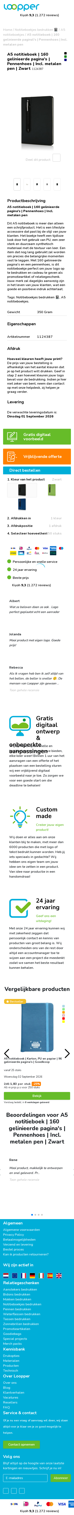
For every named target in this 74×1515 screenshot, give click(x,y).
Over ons (10, 1383)
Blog (6, 1387)
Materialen (11, 1361)
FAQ (6, 1407)
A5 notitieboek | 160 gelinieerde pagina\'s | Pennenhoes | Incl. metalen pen (35, 39)
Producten (11, 1365)
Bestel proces (13, 1249)
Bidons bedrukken (16, 1294)
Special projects (15, 1339)
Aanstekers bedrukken (20, 1289)
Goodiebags (12, 1334)
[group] (37, 122)
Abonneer (61, 1478)
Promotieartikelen (16, 1329)
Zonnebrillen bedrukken (21, 1324)
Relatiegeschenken (21, 1283)
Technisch (10, 1370)
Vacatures (10, 1397)
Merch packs (12, 1343)
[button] (5, 185)
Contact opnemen (21, 1444)
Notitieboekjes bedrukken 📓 (36, 30)
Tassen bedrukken (16, 1319)
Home (7, 30)
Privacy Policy (13, 1234)
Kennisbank (14, 1349)
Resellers (10, 1402)
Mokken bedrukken (17, 1299)
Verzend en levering (18, 1244)
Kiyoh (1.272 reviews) (39, 15)
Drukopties (11, 1356)
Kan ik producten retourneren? (26, 1254)
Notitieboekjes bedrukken (22, 1304)
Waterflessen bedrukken (21, 1314)
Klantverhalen (13, 1392)
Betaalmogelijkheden (19, 1239)
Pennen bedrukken (17, 1309)
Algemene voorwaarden (21, 1230)
